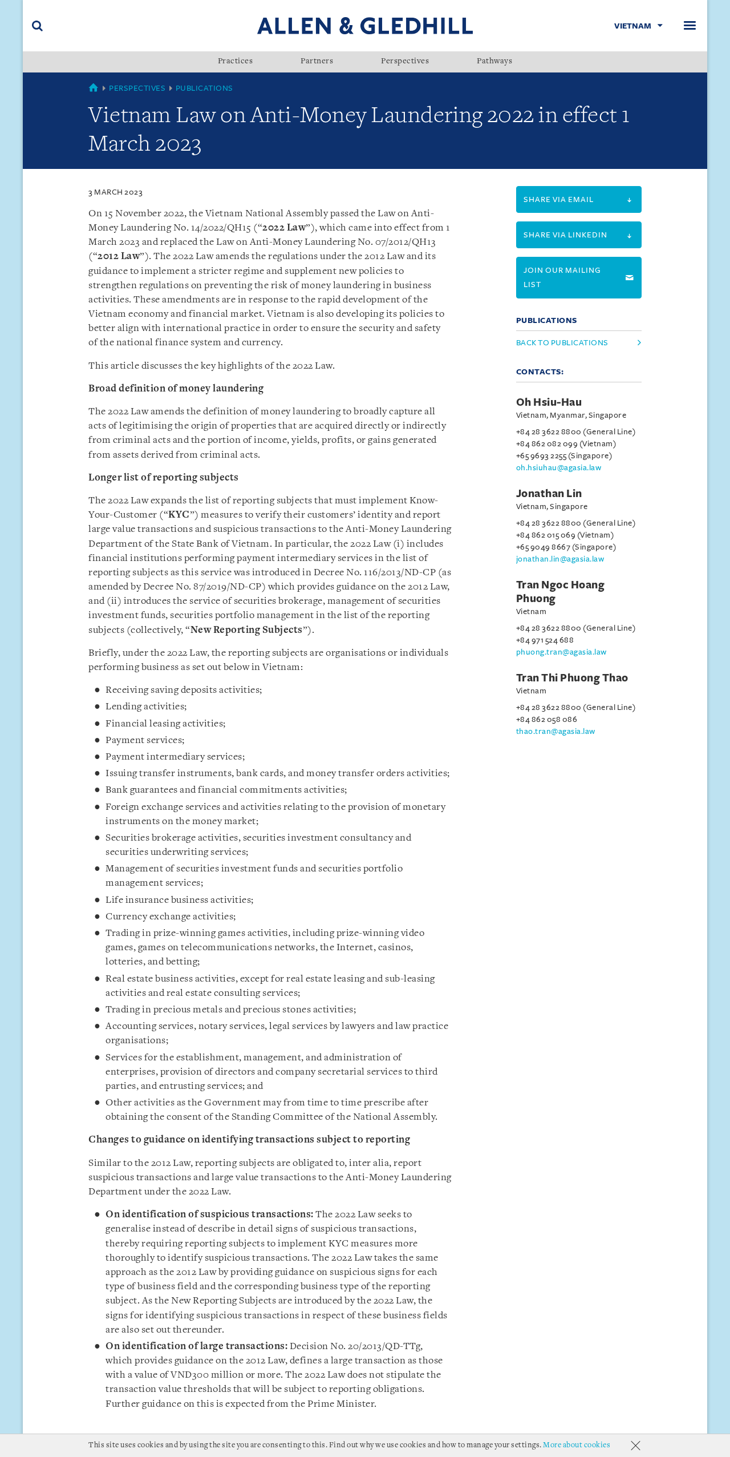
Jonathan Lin (549, 493)
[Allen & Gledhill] (365, 25)
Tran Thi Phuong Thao (572, 678)
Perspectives (405, 62)
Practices (235, 62)
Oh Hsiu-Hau (549, 402)
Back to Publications (562, 342)
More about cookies (576, 1445)
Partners (317, 62)
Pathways (494, 62)
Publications (204, 88)
